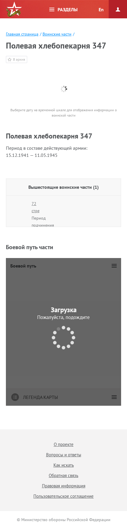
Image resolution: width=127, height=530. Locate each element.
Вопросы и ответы (63, 454)
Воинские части (57, 34)
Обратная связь (63, 475)
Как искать (63, 465)
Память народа (14, 9)
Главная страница (22, 34)
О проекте (64, 444)
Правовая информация (63, 486)
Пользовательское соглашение (63, 496)
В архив (19, 59)
